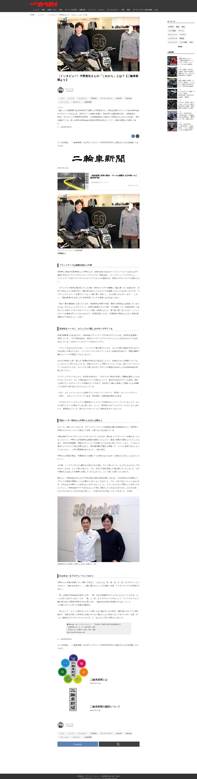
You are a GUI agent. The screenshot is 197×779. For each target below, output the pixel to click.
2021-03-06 (69, 89)
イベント (181, 31)
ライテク (183, 34)
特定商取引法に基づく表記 (111, 776)
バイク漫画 (172, 31)
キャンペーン (172, 34)
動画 (177, 27)
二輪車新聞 (69, 91)
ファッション (172, 42)
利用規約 (80, 776)
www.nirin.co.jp (62, 168)
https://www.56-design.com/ (76, 632)
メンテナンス (172, 38)
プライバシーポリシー (92, 776)
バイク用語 (183, 42)
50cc (191, 42)
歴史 (183, 27)
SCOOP (171, 27)
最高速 (182, 38)
